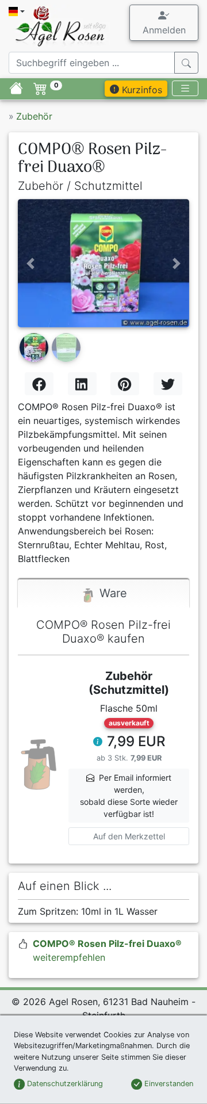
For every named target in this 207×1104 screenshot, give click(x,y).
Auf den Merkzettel (129, 836)
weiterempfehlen (107, 950)
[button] (31, 263)
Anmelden (164, 30)
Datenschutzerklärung (64, 1083)
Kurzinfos (140, 89)
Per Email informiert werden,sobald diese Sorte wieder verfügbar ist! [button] (129, 796)
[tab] (103, 594)
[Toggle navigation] (185, 88)
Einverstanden (167, 1083)
